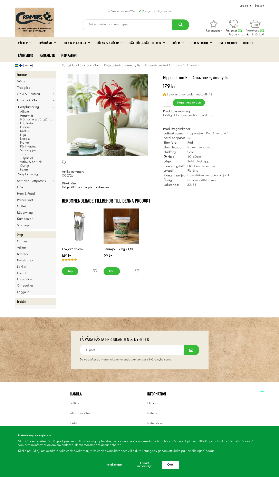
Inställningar (114, 464)
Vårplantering (28, 174)
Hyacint (25, 127)
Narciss (25, 138)
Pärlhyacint (28, 146)
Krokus (24, 131)
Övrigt (24, 165)
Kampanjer (47, 55)
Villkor (21, 247)
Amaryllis (26, 115)
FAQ (73, 423)
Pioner (24, 142)
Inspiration (69, 55)
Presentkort (228, 43)
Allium (24, 111)
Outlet (248, 43)
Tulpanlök (26, 158)
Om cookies (25, 285)
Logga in (245, 6)
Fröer (176, 43)
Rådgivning (25, 55)
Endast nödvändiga (144, 465)
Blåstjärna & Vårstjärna (36, 119)
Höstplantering (28, 107)
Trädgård (45, 43)
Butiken (259, 6)
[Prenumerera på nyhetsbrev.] (191, 350)
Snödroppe (28, 150)
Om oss (22, 241)
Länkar (22, 266)
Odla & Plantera (74, 43)
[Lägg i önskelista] (107, 162)
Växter (23, 43)
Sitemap (23, 225)
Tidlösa (25, 154)
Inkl (252, 34)
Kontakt (22, 273)
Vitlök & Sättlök (31, 162)
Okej (170, 464)
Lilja (23, 135)
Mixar (24, 169)
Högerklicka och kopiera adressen (85, 187)
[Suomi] (21, 65)
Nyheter (22, 254)
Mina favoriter (80, 413)
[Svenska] (17, 65)
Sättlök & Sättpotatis (145, 43)
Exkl (261, 34)
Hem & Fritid (199, 43)
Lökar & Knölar (108, 43)
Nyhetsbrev (25, 260)
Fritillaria (26, 123)
